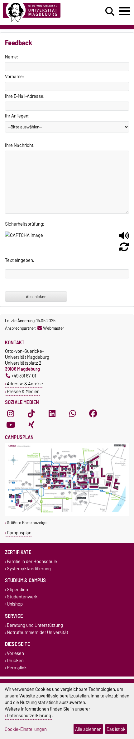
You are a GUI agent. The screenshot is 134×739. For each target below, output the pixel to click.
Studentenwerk (22, 597)
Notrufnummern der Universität (37, 632)
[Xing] (31, 424)
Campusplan (19, 533)
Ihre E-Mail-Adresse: (24, 96)
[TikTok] (31, 413)
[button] (124, 238)
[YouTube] (10, 424)
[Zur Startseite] (41, 12)
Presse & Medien (23, 391)
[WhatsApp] (72, 413)
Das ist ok (116, 729)
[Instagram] (10, 413)
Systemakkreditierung (29, 568)
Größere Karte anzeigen (28, 522)
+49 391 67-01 (24, 376)
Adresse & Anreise (25, 383)
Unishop (15, 604)
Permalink (17, 668)
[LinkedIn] (52, 413)
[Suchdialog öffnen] (109, 11)
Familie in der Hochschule (32, 561)
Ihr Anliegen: (17, 116)
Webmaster (53, 328)
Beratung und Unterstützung (35, 625)
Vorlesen (15, 653)
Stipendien (17, 589)
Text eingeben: (19, 260)
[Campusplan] (67, 515)
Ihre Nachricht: (19, 145)
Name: (11, 57)
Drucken (15, 660)
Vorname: (14, 76)
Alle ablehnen (88, 729)
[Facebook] (93, 413)
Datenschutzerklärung (29, 715)
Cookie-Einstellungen (26, 729)
